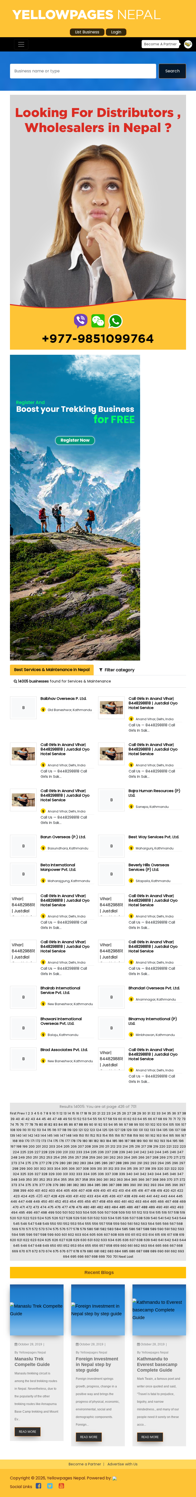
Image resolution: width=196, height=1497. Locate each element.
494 (14, 1212)
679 (83, 1251)
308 (86, 1168)
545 (16, 1223)
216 (137, 1146)
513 (145, 1212)
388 (119, 1185)
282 (76, 1163)
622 (26, 1240)
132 (146, 1129)
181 (91, 1140)
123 (92, 1129)
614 (151, 1234)
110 (24, 1129)
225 (23, 1152)
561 (130, 1223)
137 (177, 1129)
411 (109, 1190)
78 (31, 1124)
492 (173, 1207)
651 (59, 1245)
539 (147, 1218)
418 (153, 1190)
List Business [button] (87, 32)
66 (150, 1119)
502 (72, 1212)
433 (90, 1196)
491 (166, 1207)
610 (127, 1234)
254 (56, 1157)
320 (160, 1168)
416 (140, 1190)
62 (129, 1119)
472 (29, 1207)
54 (90, 1119)
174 (49, 1140)
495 (22, 1212)
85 (66, 1124)
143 (37, 1135)
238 (115, 1152)
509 (122, 1212)
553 (73, 1223)
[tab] (52, 670)
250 (29, 1157)
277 (42, 1163)
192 (156, 1140)
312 (110, 1168)
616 (163, 1234)
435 (105, 1196)
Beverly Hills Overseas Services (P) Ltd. (149, 867)
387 (112, 1185)
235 (94, 1152)
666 (166, 1245)
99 (136, 1124)
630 (83, 1240)
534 (111, 1218)
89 (86, 1124)
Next (122, 1256)
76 (22, 1124)
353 (49, 1179)
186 (121, 1140)
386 (105, 1185)
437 (120, 1196)
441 (149, 1196)
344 (158, 1174)
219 (155, 1146)
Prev (21, 1113)
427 (47, 1196)
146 (56, 1135)
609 (121, 1234)
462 (131, 1201)
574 (49, 1229)
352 (42, 1179)
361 (105, 1179)
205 (67, 1146)
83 (55, 1124)
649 (46, 1245)
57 (105, 1119)
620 (13, 1240)
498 (44, 1212)
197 (12, 1146)
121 (81, 1129)
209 (95, 1146)
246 (173, 1152)
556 (95, 1223)
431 (75, 1196)
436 (112, 1196)
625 (48, 1240)
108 (12, 1129)
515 (158, 1212)
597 (36, 1234)
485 (122, 1207)
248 (14, 1157)
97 (126, 1124)
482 (100, 1207)
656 (95, 1245)
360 (99, 1179)
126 (111, 1129)
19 (89, 1113)
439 (134, 1196)
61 (124, 1119)
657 (102, 1245)
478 (72, 1207)
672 (35, 1251)
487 (137, 1207)
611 (133, 1234)
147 (62, 1135)
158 (129, 1135)
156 (117, 1135)
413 (121, 1190)
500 (58, 1212)
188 (133, 1140)
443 (164, 1196)
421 (173, 1190)
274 (21, 1163)
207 (81, 1146)
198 (18, 1146)
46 (49, 1119)
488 (144, 1207)
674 (49, 1251)
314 (123, 1168)
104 (165, 1124)
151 (87, 1135)
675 (56, 1251)
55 (95, 1119)
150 (81, 1135)
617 (169, 1234)
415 (134, 1190)
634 (111, 1240)
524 (41, 1218)
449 (36, 1201)
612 (138, 1234)
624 (41, 1240)
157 (123, 1135)
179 (79, 1140)
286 (105, 1163)
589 (153, 1229)
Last (130, 1256)
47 (54, 1119)
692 (174, 1251)
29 (139, 1113)
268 (155, 1157)
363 (120, 1179)
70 (170, 1119)
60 (120, 1119)
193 (162, 1140)
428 (54, 1196)
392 (146, 1185)
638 (140, 1240)
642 (168, 1240)
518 (176, 1212)
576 (63, 1229)
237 (108, 1152)
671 (28, 1251)
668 (180, 1245)
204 (59, 1146)
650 (53, 1245)
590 (160, 1229)
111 (29, 1129)
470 (16, 1207)
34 (164, 1113)
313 (116, 1168)
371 (176, 1179)
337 (108, 1174)
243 (150, 1152)
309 (93, 1168)
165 (171, 1135)
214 (125, 1146)
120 (75, 1129)
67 (155, 1119)
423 (16, 1196)
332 (72, 1174)
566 (166, 1223)
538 (140, 1218)
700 (109, 1256)
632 (97, 1240)
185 (114, 1140)
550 (53, 1223)
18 (85, 1113)
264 (127, 1157)
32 (153, 1113)
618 (175, 1234)
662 (137, 1245)
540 (154, 1218)
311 (105, 1168)
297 (182, 1163)
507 (108, 1212)
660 (123, 1245)
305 (65, 1168)
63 (134, 1119)
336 (101, 1174)
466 (160, 1201)
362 (112, 1179)
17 (81, 1113)
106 (177, 1124)
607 (107, 1234)
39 (12, 1119)
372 (182, 1179)
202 (45, 1146)
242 (143, 1152)
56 (100, 1119)
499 (51, 1212)
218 (149, 1146)
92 (100, 1124)
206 (74, 1146)
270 (170, 1157)
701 (115, 1256)
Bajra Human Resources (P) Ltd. (154, 793)
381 (69, 1185)
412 (114, 1190)
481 (93, 1207)
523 (33, 1218)
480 (86, 1207)
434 (97, 1196)
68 (160, 1119)
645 (16, 1245)
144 (43, 1135)
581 (96, 1229)
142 (30, 1135)
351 (35, 1179)
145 (50, 1135)
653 (73, 1245)
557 (102, 1223)
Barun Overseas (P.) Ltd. (63, 836)
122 (86, 1129)
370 (170, 1179)
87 (76, 1124)
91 (95, 1124)
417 (146, 1190)
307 (79, 1168)
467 (168, 1201)
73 (184, 1119)
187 (127, 1140)
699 (102, 1256)
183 (102, 1140)
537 (133, 1218)
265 (134, 1157)
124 (98, 1129)
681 (96, 1251)
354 (56, 1179)
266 (141, 1157)
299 (22, 1168)
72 (179, 1119)
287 (112, 1163)
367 (148, 1179)
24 (114, 1113)
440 (142, 1196)
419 (159, 1190)
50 (70, 1119)
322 (173, 1168)
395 (168, 1185)
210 (101, 1146)
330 (59, 1174)
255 (64, 1157)
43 (33, 1119)
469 (182, 1201)
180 (85, 1140)
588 (146, 1229)
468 (175, 1201)
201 (38, 1146)
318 (147, 1168)
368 (155, 1179)
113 (39, 1129)
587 (139, 1229)
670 (22, 1251)
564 (151, 1223)
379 (55, 1185)
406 (74, 1190)
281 (69, 1163)
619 (181, 1234)
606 (100, 1234)
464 (145, 1201)
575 (56, 1229)
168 (15, 1140)
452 (58, 1201)
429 (61, 1196)
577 (69, 1229)
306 (72, 1168)
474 (43, 1207)
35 (169, 1113)
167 (183, 1135)
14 (69, 1113)
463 (138, 1201)
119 (69, 1129)
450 (44, 1201)
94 (110, 1124)
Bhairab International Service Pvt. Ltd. (60, 990)
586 (132, 1229)
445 (179, 1196)
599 (50, 1234)
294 (160, 1163)
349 (21, 1179)
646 (24, 1245)
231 (65, 1152)
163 (159, 1135)
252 (42, 1157)
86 (71, 1124)
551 (59, 1223)
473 (36, 1207)
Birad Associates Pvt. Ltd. (64, 1049)
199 (25, 1146)
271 (176, 1157)
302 (43, 1168)
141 (24, 1135)
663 (144, 1245)
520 (13, 1218)
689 (153, 1251)
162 (152, 1135)
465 (153, 1201)
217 (143, 1146)
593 (181, 1229)
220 (162, 1146)
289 (126, 1163)
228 (44, 1152)
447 (21, 1201)
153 (98, 1135)
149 (75, 1135)
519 (182, 1212)
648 (38, 1245)
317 (141, 1168)
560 (123, 1223)
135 (165, 1129)
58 (110, 1119)
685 (125, 1251)
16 (77, 1113)
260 (99, 1157)
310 (99, 1168)
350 (29, 1179)
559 (116, 1223)
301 (36, 1168)
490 (159, 1207)
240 (129, 1152)
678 (76, 1251)
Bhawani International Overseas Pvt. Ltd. (61, 1021)
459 (109, 1201)
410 (103, 1190)
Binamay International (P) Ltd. (153, 1021)
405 (67, 1190)
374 (21, 1185)
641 (161, 1240)
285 (97, 1163)
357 (78, 1179)
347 (180, 1174)
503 (79, 1212)
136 (171, 1129)
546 (24, 1223)
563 (144, 1223)
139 (12, 1135)
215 (131, 1146)
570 (22, 1229)
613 (145, 1234)
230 (59, 1152)
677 (69, 1251)
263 (120, 1157)
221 (169, 1146)
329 (51, 1174)
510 (128, 1212)
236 (101, 1152)
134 (159, 1129)
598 (43, 1234)
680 (90, 1251)
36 (174, 1113)
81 (45, 1124)
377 (42, 1185)
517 (170, 1212)
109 (18, 1129)
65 (145, 1119)
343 (150, 1174)
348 (14, 1179)
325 (23, 1174)
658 (109, 1245)
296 (175, 1163)
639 (147, 1240)
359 (92, 1179)
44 (38, 1119)
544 (182, 1218)
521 (19, 1218)
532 (97, 1218)
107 (183, 1124)
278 (49, 1163)
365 (134, 1179)
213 (118, 1146)
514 (152, 1212)
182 (96, 1140)
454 (72, 1201)
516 (164, 1212)
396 (175, 1185)
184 (108, 1140)
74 (12, 1124)
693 (181, 1251)
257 (78, 1157)
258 (85, 1157)
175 (55, 1140)
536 (125, 1218)
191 (151, 1140)
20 (94, 1113)
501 (65, 1212)
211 (107, 1146)
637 (133, 1240)
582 (103, 1229)
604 (85, 1234)
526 (55, 1218)
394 (160, 1185)
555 (88, 1223)
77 (26, 1124)
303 (50, 1168)
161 (147, 1135)
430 (69, 1196)
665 (158, 1245)
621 (19, 1240)
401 (37, 1190)
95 (116, 1124)
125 (104, 1129)
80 (41, 1124)
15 (73, 1113)
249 (21, 1157)
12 (61, 1113)
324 (16, 1174)
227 (37, 1152)
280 (62, 1163)
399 (23, 1190)
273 (14, 1163)
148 (68, 1135)
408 (88, 1190)
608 (114, 1234)
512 (139, 1212)
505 (93, 1212)
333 (79, 1174)
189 (139, 1140)
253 (49, 1157)
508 (115, 1212)
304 (57, 1168)
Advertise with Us (122, 1464)
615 (157, 1234)
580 (90, 1229)
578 (76, 1229)
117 (59, 1129)
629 (76, 1240)
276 (35, 1163)
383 (83, 1185)
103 (159, 1124)
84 (60, 1124)
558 (109, 1223)
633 (104, 1240)
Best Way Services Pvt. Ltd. (154, 836)
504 (86, 1212)
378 (49, 1185)
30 (144, 1113)
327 (37, 1174)
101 (147, 1124)
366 (141, 1179)
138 (183, 1129)
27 (129, 1113)
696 (81, 1256)
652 (66, 1245)
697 (88, 1256)
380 (62, 1185)
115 (49, 1129)
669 (15, 1251)
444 (171, 1196)
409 (96, 1190)
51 (74, 1119)
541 (161, 1218)
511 (134, 1212)
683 (110, 1251)
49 (65, 1119)
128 (123, 1129)
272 (182, 1157)
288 (119, 1163)
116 (54, 1129)
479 (79, 1207)
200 (32, 1146)
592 (174, 1229)
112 (34, 1129)
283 (83, 1163)
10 (53, 1113)
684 (118, 1251)
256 (71, 1157)
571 (28, 1229)
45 (44, 1119)
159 (135, 1135)
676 (63, 1251)
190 (145, 1140)
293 (153, 1163)
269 (163, 1157)
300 (30, 1168)
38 (184, 1113)
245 (165, 1152)
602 (71, 1234)
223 (183, 1146)
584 (118, 1229)
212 (112, 1146)
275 (28, 1163)
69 (165, 1119)
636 (125, 1240)
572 (35, 1229)
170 (27, 1140)
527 (62, 1218)
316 (135, 1168)
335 (94, 1174)
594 (15, 1234)
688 (146, 1251)
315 (129, 1168)
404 (59, 1190)
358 (85, 1179)
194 (169, 1140)
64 (140, 1119)
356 (71, 1179)
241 (136, 1152)
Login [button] (116, 32)
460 (117, 1201)
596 (29, 1234)
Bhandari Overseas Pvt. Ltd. (154, 988)
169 (21, 1140)
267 (148, 1157)
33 (158, 1113)
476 (58, 1207)
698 (95, 1256)
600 (58, 1234)
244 (158, 1152)
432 (82, 1196)
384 (90, 1185)
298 (15, 1168)
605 (93, 1234)
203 (52, 1146)
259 (92, 1157)
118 (64, 1129)
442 (156, 1196)
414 (127, 1190)
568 (180, 1223)
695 (73, 1256)
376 (35, 1185)
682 (103, 1251)
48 (59, 1119)
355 (64, 1179)
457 (95, 1201)
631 (90, 1240)
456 (87, 1201)
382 (76, 1185)
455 (80, 1201)
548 (38, 1223)
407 (81, 1190)
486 (130, 1207)
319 (153, 1168)
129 (129, 1129)
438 (127, 1196)
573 (42, 1229)
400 (30, 1190)
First (13, 1113)
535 (118, 1218)
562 (137, 1223)
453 (65, 1201)
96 (121, 1124)
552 (66, 1223)
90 (91, 1124)
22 (103, 1113)
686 (132, 1251)
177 (67, 1140)
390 (133, 1185)
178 (73, 1140)
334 (86, 1174)
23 (108, 1113)
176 (61, 1140)
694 (66, 1256)
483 (107, 1207)
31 (148, 1113)
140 (18, 1135)
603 (78, 1234)
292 (146, 1163)
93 (105, 1124)
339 (122, 1174)
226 (30, 1152)
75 (17, 1124)
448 (29, 1201)
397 (182, 1185)
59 (115, 1119)
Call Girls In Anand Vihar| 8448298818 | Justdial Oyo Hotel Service (153, 703)
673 (42, 1251)
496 (29, 1212)
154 (105, 1135)
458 (102, 1201)
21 (98, 1113)
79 (36, 1124)
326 (30, 1174)
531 (90, 1218)
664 (151, 1245)
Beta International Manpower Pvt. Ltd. (58, 867)
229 (51, 1152)
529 (76, 1218)
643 (175, 1240)
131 (141, 1129)
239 (122, 1152)
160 (141, 1135)
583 (110, 1229)
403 (51, 1190)
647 (31, 1245)
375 (28, 1185)
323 (181, 1168)
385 (97, 1185)
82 (50, 1124)
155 (111, 1135)
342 (143, 1174)
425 (31, 1196)
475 (50, 1207)
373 (14, 1185)
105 (171, 1124)
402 (44, 1190)
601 (64, 1234)
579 (83, 1229)
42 (27, 1119)
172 (37, 1140)
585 (125, 1229)
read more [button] (27, 1431)
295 (168, 1163)
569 (15, 1229)
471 (22, 1207)
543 (175, 1218)
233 (79, 1152)
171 (32, 1140)
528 (69, 1218)
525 (48, 1218)
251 (35, 1157)
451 (51, 1201)
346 (173, 1174)
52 (79, 1119)
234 (86, 1152)
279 (55, 1163)
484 (115, 1207)
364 (127, 1179)
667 (173, 1245)
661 (130, 1245)
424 (24, 1196)
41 (22, 1119)
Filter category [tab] (118, 670)
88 (81, 1124)
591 (167, 1229)
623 (33, 1240)
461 (124, 1201)
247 (180, 1152)
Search (172, 71)
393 (153, 1185)
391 (139, 1185)
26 (124, 1113)
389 (126, 1185)
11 (57, 1113)
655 (88, 1245)
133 (152, 1129)
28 (134, 1113)
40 (18, 1119)
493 (180, 1207)
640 (154, 1240)
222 (176, 1146)
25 (119, 1113)
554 (81, 1223)
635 (118, 1240)
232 (72, 1152)
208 (88, 1146)
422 (180, 1190)
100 (141, 1124)
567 (173, 1223)
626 (55, 1240)
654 (81, 1245)
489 (152, 1207)
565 (158, 1223)
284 (90, 1163)
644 (182, 1240)
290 (133, 1163)
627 (62, 1240)
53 (84, 1119)
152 (92, 1135)
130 (135, 1129)
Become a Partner (85, 1464)
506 (100, 1212)
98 (131, 1124)
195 (175, 1140)
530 (83, 1218)
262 (112, 1157)
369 (163, 1179)
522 (26, 1218)
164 (165, 1135)
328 (44, 1174)
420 (166, 1190)
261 (105, 1157)
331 (65, 1174)
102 (152, 1124)
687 (139, 1251)
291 (139, 1163)
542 (168, 1218)
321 (166, 1168)
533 (104, 1218)
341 (136, 1174)
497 (36, 1212)
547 (31, 1223)
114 (44, 1129)
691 (167, 1251)
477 (65, 1207)
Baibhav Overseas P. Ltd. (64, 698)
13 (65, 1113)
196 (181, 1140)
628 (69, 1240)
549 (46, 1223)
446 (13, 1201)
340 (129, 1174)
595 (22, 1234)
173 (43, 1140)
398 (16, 1190)
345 (165, 1174)
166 (177, 1135)
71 (174, 1119)
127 (117, 1129)
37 (179, 1113)
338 (115, 1174)
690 (160, 1251)
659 (116, 1245)
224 (16, 1152)
